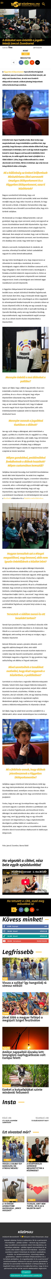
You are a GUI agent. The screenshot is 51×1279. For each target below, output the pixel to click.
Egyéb (6, 1048)
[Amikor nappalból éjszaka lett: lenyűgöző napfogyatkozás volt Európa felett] (25, 1038)
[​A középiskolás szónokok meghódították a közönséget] (38, 1149)
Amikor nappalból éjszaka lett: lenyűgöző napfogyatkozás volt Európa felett (23, 1055)
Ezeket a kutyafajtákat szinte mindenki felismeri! (22, 1091)
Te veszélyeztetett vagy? (40, 1121)
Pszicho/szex (10, 1200)
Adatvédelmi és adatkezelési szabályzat (26, 1275)
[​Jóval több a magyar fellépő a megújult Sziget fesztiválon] (25, 1003)
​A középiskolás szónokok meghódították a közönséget (35, 1167)
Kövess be (43, 931)
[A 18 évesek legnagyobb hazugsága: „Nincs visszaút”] (13, 1189)
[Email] (37, 62)
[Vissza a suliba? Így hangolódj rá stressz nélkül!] (25, 969)
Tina (10, 47)
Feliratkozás (42, 941)
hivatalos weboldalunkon (33, 498)
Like (45, 926)
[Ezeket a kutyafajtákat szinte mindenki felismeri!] (25, 1075)
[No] (48, 1258)
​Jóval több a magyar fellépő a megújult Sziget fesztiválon (22, 1019)
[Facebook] (21, 62)
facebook (7, 498)
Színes (6, 1085)
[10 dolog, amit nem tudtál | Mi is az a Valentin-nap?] (38, 1189)
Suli (25, 54)
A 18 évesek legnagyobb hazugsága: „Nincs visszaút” (11, 1207)
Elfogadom (26, 1272)
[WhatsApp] (26, 62)
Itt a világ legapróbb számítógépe (9, 1121)
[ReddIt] (32, 62)
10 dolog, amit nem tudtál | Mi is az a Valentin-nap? (36, 1206)
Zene (6, 1013)
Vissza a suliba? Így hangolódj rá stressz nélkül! (24, 984)
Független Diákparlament (14, 72)
